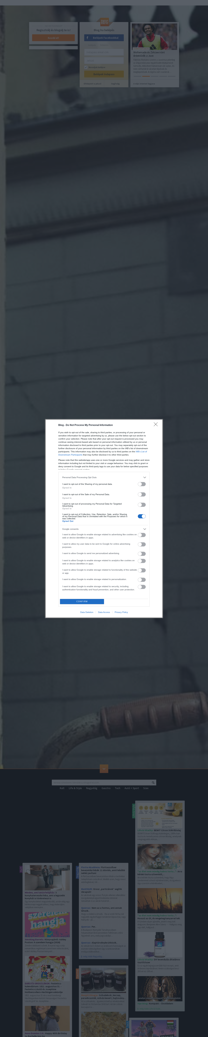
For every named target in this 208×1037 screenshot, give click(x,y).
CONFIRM (82, 601)
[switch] (142, 484)
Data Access (104, 612)
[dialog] (104, 518)
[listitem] (104, 477)
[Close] (157, 425)
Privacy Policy (121, 612)
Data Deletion (86, 612)
